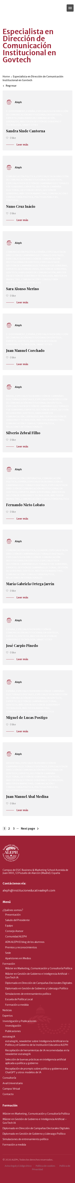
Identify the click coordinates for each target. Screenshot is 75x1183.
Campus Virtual (11, 1088)
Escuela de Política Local (19, 999)
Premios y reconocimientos (21, 947)
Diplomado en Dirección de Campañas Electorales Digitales (38, 983)
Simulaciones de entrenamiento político (28, 993)
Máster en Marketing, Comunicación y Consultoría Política (38, 968)
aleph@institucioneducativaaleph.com (29, 890)
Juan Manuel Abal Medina (27, 796)
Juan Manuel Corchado (25, 350)
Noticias (7, 1010)
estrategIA (9, 1036)
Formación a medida (17, 1004)
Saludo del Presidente (17, 920)
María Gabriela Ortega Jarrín (30, 583)
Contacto (8, 1094)
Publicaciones (13, 1031)
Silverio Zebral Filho (23, 432)
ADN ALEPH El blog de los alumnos (24, 942)
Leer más (22, 144)
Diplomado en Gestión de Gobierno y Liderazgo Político (36, 988)
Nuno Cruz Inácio (20, 206)
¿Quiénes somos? (13, 910)
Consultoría (9, 1077)
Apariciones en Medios (18, 958)
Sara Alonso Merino (22, 288)
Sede (8, 952)
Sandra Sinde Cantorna (25, 130)
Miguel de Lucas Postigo (26, 717)
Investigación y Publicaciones (19, 1021)
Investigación (13, 1025)
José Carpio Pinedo (22, 645)
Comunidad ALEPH (16, 936)
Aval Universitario (13, 1083)
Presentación (13, 914)
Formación (9, 963)
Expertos (8, 1015)
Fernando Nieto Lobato (25, 504)
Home (6, 76)
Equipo (9, 925)
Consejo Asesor (14, 931)
